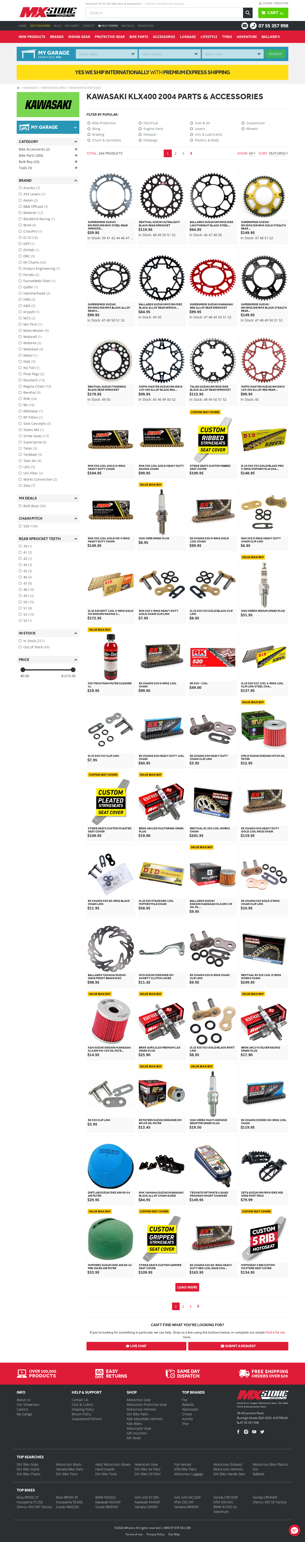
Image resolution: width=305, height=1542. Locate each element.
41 (27, 552)
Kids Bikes (134, 1423)
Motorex (32, 343)
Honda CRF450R (265, 1497)
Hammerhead (36, 293)
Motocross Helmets (141, 1409)
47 (27, 583)
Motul (30, 355)
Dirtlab (31, 250)
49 (28, 595)
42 (27, 558)
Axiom (30, 200)
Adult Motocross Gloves (113, 1464)
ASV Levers (34, 194)
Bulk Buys (34, 506)
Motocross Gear (139, 1399)
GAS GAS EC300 (147, 1497)
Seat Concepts (37, 423)
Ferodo (31, 274)
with (152, 72)
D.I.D (30, 237)
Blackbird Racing (39, 219)
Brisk (29, 225)
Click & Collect (82, 1404)
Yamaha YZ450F (146, 1507)
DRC (29, 256)
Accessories (164, 36)
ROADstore (145, 25)
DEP (28, 243)
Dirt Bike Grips (27, 1464)
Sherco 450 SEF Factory (34, 1507)
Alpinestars (190, 1409)
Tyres (227, 36)
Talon (30, 448)
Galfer (30, 287)
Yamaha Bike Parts (69, 1469)
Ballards (33, 212)
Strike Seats (36, 436)
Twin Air (32, 460)
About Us (23, 1399)
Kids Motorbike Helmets (145, 1419)
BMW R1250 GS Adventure (225, 1509)
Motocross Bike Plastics (270, 1464)
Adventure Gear (146, 1464)
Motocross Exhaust (228, 1464)
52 (28, 614)
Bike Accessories (34, 149)
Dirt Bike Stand (28, 1469)
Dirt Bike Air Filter (148, 1469)
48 (28, 589)
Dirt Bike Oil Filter (148, 1474)
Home (22, 25)
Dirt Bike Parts (137, 1414)
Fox (184, 1399)
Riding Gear (79, 36)
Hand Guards (105, 1469)
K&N (29, 305)
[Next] (191, 153)
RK (28, 405)
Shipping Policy (83, 1409)
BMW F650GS (105, 1497)
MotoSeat (33, 349)
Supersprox (34, 442)
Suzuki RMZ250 (67, 1507)
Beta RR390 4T (67, 1497)
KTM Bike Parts (185, 1469)
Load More (187, 1287)
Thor (185, 1423)
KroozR (31, 312)
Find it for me (275, 1332)
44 (27, 564)
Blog (57, 25)
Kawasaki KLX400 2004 (85, 87)
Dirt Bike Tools (106, 1474)
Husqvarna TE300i (69, 1502)
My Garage (24, 1414)
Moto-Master (36, 330)
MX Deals (128, 25)
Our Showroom (28, 1404)
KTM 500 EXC (224, 1502)
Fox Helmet (182, 1464)
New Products (32, 36)
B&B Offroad (35, 206)
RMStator (33, 411)
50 (28, 602)
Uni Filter (33, 473)
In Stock (33, 641)
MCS (29, 318)
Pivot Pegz (33, 374)
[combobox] (107, 54)
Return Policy (81, 1414)
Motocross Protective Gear (147, 1404)
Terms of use (134, 1534)
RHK (30, 398)
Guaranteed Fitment (87, 1419)
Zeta (29, 485)
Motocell (32, 336)
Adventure (247, 36)
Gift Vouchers (40, 25)
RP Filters (33, 417)
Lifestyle (209, 36)
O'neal (187, 1414)
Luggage (188, 36)
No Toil (31, 367)
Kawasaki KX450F (147, 1502)
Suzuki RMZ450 (106, 1507)
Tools (25, 168)
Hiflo (29, 299)
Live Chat (138, 1346)
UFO (29, 467)
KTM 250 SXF (184, 1502)
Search (275, 54)
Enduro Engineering (41, 268)
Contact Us (80, 1399)
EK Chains (34, 262)
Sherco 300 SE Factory (269, 1502)
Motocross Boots (69, 1464)
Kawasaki (30, 87)
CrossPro (32, 231)
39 (27, 546)
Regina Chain (37, 386)
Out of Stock (36, 647)
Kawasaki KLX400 (53, 87)
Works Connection (40, 479)
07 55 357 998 (273, 25)
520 (30, 526)
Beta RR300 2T (28, 1497)
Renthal (32, 392)
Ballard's (271, 36)
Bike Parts (138, 36)
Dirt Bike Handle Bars (229, 1474)
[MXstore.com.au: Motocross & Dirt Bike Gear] (48, 12)
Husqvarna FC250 (30, 1502)
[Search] (248, 13)
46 (27, 577)
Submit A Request (240, 1346)
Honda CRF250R (226, 1497)
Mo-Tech (32, 324)
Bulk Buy (29, 161)
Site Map (174, 1534)
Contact (89, 25)
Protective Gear (110, 36)
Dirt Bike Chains (29, 1474)
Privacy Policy (155, 1534)
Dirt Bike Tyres (67, 1474)
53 (27, 620)
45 (27, 571)
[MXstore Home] (262, 1395)
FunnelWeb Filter (39, 281)
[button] (294, 1530)
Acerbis (31, 188)
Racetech (34, 380)
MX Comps (72, 25)
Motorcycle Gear (139, 1428)
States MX (33, 429)
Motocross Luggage (188, 1474)
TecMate (32, 454)
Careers (22, 1409)
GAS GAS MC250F (187, 1497)
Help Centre (109, 25)
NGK (29, 361)
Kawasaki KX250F (108, 1502)
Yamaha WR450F (186, 1507)
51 (27, 608)
